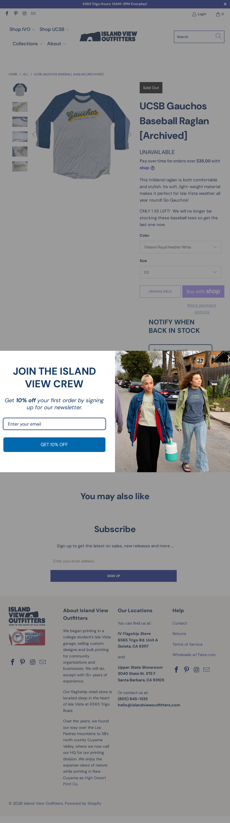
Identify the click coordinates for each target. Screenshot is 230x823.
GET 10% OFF (54, 444)
